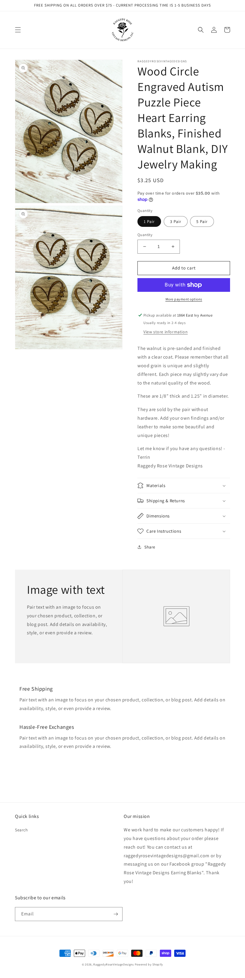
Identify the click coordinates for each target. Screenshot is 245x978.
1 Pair (149, 221)
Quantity (144, 234)
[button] (17, 29)
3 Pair (175, 221)
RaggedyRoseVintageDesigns (113, 964)
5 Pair (202, 221)
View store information (165, 331)
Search (21, 830)
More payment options (184, 299)
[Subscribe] (115, 914)
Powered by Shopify (149, 964)
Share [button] (149, 547)
